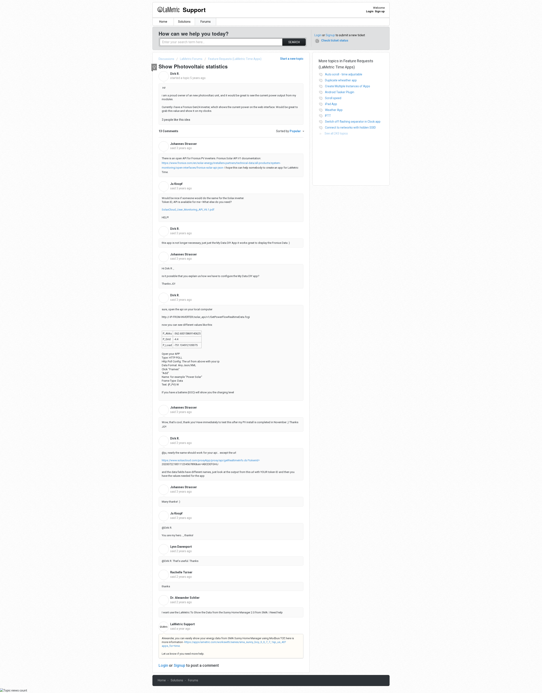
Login (318, 35)
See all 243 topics (336, 133)
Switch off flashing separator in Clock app (352, 121)
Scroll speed (333, 98)
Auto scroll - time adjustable (343, 74)
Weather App (334, 110)
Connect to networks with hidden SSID (350, 127)
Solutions (184, 21)
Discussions (166, 59)
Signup (330, 35)
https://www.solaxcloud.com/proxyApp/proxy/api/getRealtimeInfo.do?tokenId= (211, 460)
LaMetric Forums (191, 59)
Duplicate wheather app (341, 80)
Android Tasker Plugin (339, 92)
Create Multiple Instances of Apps (347, 86)
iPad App (331, 104)
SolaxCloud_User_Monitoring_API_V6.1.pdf (188, 209)
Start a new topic (291, 58)
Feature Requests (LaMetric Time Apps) (234, 59)
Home (163, 21)
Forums (205, 21)
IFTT (328, 115)
